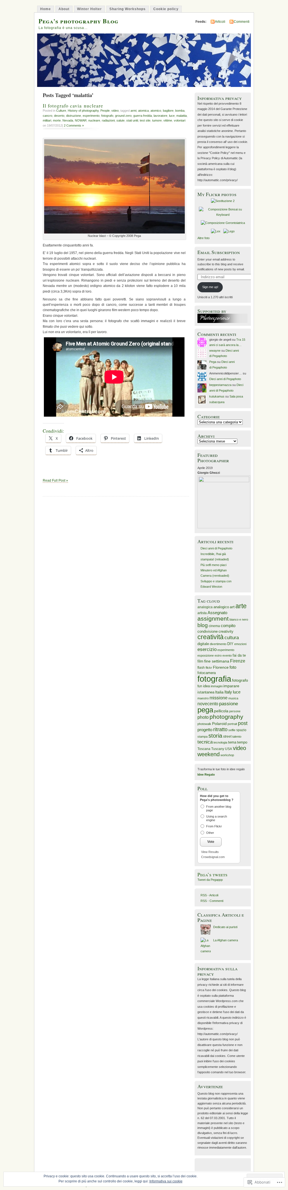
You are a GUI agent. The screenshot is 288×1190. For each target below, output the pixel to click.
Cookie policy (166, 9)
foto (233, 667)
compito (228, 625)
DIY (230, 644)
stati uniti (132, 120)
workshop (227, 755)
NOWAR (81, 120)
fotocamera (206, 673)
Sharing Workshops (127, 9)
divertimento (218, 644)
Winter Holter (89, 9)
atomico (155, 110)
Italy (228, 692)
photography (226, 716)
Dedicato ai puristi (225, 927)
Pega (212, 361)
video (115, 110)
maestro (203, 698)
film (200, 661)
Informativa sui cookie (166, 1181)
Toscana (203, 749)
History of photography (83, 110)
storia (215, 736)
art (232, 607)
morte (57, 120)
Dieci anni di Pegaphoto (225, 379)
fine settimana (216, 661)
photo (203, 717)
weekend (208, 754)
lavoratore (160, 115)
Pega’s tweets (212, 874)
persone (234, 711)
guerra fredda (142, 115)
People (105, 110)
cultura (231, 637)
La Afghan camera (225, 940)
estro (218, 655)
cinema (214, 626)
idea (206, 686)
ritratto (220, 729)
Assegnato (217, 612)
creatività (210, 637)
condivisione (207, 631)
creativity (226, 632)
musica (233, 698)
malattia (181, 115)
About (63, 9)
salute (120, 120)
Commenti (241, 22)
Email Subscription (218, 252)
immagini (216, 686)
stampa (202, 736)
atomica (143, 110)
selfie (231, 730)
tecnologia (220, 742)
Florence (221, 667)
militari (47, 120)
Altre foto (203, 238)
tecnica (205, 742)
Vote (210, 842)
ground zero (123, 115)
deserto (59, 115)
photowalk (204, 724)
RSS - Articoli (209, 895)
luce (172, 115)
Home (45, 9)
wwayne (214, 350)
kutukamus (216, 396)
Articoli (220, 22)
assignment (213, 618)
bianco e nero (239, 619)
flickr (209, 667)
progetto (204, 729)
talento (236, 736)
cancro (47, 115)
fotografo (107, 115)
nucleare (94, 120)
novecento (207, 703)
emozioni (240, 644)
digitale (203, 644)
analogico (221, 607)
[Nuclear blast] (114, 232)
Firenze (237, 660)
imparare (231, 686)
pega (205, 710)
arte (241, 606)
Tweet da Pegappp (210, 879)
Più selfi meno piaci (213, 565)
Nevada (67, 120)
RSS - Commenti (212, 900)
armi (133, 110)
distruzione (73, 115)
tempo (242, 742)
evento (227, 655)
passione (228, 703)
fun (199, 686)
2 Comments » (74, 125)
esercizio (207, 649)
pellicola (221, 711)
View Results (210, 852)
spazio (241, 730)
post (243, 723)
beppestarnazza (220, 385)
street (227, 736)
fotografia (214, 678)
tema (232, 742)
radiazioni (108, 120)
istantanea (205, 692)
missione (219, 697)
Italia (219, 692)
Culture (61, 110)
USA (228, 749)
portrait (232, 724)
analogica (205, 607)
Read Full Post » (55, 480)
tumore (157, 120)
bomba (179, 110)
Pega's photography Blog (78, 21)
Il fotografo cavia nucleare (73, 105)
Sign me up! (210, 287)
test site (145, 120)
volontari (179, 120)
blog (202, 625)
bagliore (168, 110)
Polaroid (219, 723)
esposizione (205, 655)
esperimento (91, 115)
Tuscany (217, 749)
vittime (167, 120)
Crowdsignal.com (213, 857)
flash (201, 668)
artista (202, 613)
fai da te (239, 655)
